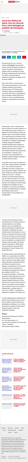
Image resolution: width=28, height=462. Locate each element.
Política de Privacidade (3, 457)
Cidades (8, 17)
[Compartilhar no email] (24, 57)
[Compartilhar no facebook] (4, 57)
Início (3, 17)
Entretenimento (12, 430)
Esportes (10, 428)
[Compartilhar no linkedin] (9, 57)
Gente (4, 430)
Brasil (22, 428)
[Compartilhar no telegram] (19, 57)
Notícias (4, 428)
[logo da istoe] (14, 1)
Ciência (10, 432)
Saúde (16, 432)
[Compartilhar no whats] (14, 57)
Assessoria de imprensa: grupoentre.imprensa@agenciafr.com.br (18, 457)
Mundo (17, 428)
